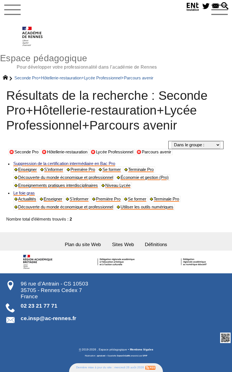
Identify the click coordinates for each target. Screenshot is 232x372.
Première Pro (82, 169)
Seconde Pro (26, 152)
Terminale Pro (141, 169)
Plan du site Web (83, 244)
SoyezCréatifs (123, 356)
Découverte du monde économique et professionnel (65, 177)
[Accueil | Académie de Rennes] (39, 262)
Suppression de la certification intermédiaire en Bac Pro (64, 163)
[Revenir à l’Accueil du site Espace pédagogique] (33, 36)
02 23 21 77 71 (39, 306)
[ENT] (193, 7)
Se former (111, 169)
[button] (225, 6)
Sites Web (123, 244)
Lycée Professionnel (114, 152)
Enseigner (27, 169)
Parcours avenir (156, 152)
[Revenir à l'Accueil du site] (8, 78)
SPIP (145, 356)
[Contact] (215, 6)
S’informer (53, 169)
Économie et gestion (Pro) (145, 177)
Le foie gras (24, 193)
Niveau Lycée (117, 185)
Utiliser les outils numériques (147, 207)
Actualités (27, 199)
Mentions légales (141, 349)
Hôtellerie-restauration (67, 152)
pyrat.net (101, 356)
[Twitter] (206, 6)
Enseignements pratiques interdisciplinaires (58, 185)
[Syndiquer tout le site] (150, 367)
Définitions (156, 244)
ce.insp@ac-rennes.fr (48, 318)
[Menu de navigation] (12, 10)
